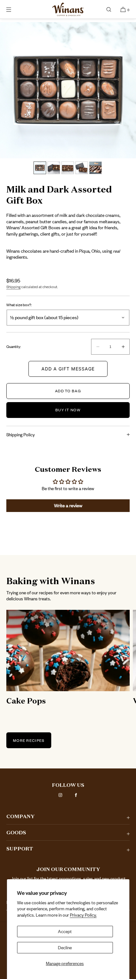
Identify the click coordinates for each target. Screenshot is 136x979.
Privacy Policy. (83, 915)
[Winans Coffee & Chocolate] (68, 9)
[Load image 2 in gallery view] (53, 167)
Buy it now (68, 409)
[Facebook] (76, 795)
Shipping (13, 286)
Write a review (68, 505)
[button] (108, 9)
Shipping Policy (20, 434)
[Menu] (14, 9)
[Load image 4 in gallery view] (81, 167)
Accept (65, 931)
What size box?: (19, 304)
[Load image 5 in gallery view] (95, 167)
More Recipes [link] (29, 740)
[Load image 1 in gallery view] (40, 167)
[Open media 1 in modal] (68, 90)
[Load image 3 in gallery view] (67, 167)
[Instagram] (60, 795)
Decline (65, 947)
